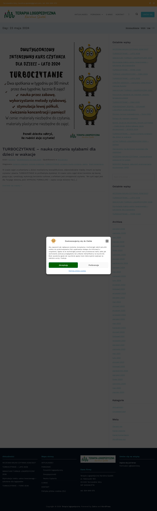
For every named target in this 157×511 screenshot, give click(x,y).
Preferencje (94, 265)
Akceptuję (63, 265)
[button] (107, 241)
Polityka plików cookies (77, 271)
